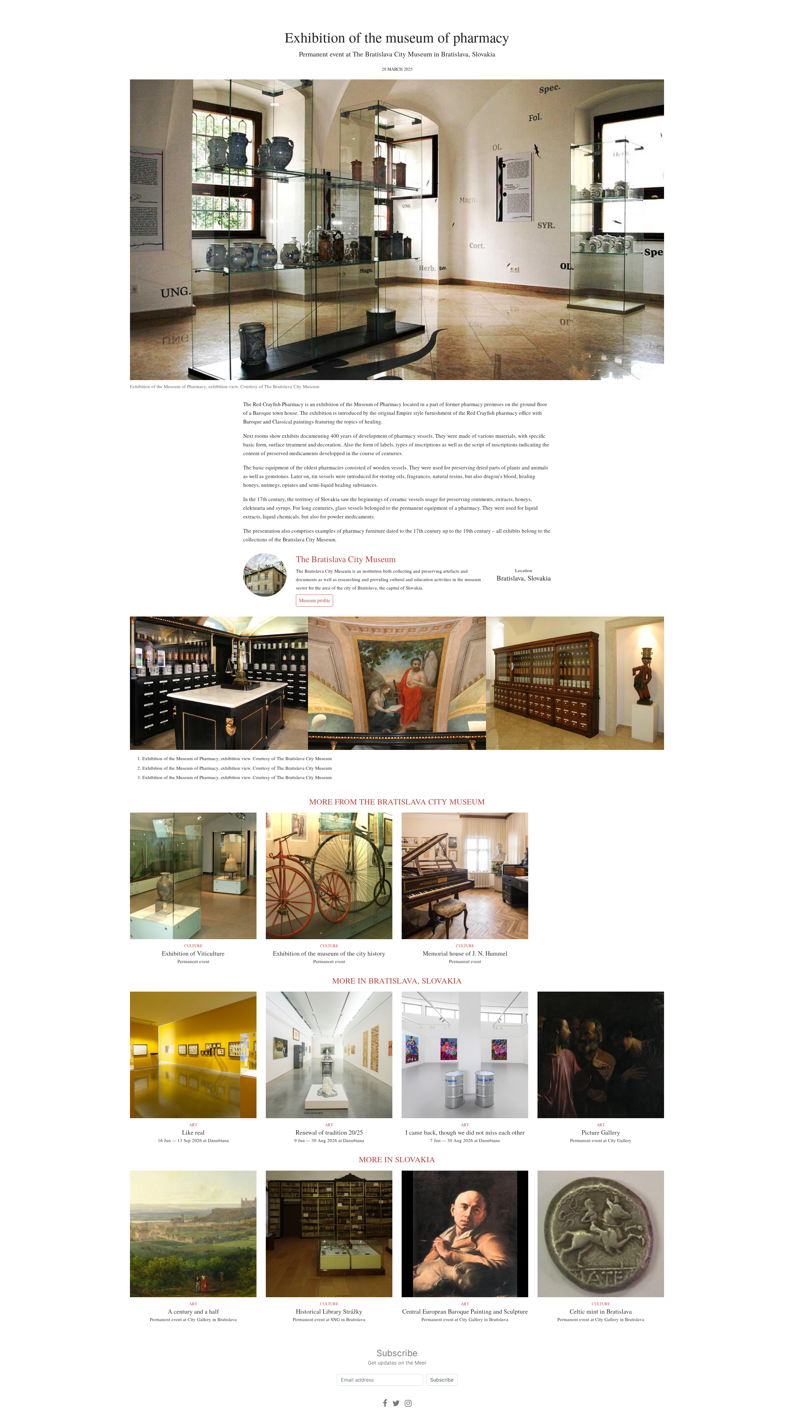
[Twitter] (396, 1403)
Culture (193, 945)
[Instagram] (408, 1403)
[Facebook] (385, 1403)
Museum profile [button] (314, 600)
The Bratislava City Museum (346, 559)
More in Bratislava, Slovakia (397, 980)
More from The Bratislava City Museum (397, 801)
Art (193, 1124)
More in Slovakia (397, 1159)
